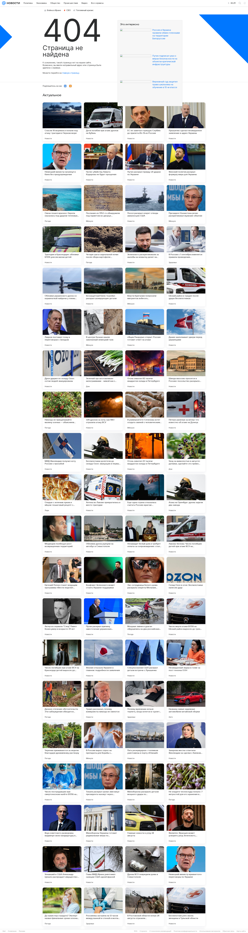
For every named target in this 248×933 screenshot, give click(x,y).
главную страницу (70, 73)
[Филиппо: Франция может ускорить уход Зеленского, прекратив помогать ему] (186, 824)
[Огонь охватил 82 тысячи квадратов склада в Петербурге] (144, 369)
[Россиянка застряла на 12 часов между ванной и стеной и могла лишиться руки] (103, 907)
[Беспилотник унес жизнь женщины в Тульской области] (186, 907)
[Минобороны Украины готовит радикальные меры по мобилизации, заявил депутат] (103, 824)
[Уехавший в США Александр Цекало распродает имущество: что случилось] (62, 865)
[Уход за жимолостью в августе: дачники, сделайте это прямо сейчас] (186, 452)
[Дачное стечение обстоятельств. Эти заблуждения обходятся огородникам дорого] (62, 700)
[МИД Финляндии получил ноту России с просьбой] (62, 452)
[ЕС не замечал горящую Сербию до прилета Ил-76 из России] (144, 121)
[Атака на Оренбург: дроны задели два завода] (186, 493)
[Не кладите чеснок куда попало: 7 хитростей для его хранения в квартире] (186, 783)
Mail (4, 931)
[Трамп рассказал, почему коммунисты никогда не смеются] (103, 700)
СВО (68, 10)
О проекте (143, 931)
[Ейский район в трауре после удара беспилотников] (186, 287)
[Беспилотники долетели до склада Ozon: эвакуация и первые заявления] (103, 452)
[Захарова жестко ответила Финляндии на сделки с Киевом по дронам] (186, 741)
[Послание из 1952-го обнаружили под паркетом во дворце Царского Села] (103, 204)
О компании (12, 931)
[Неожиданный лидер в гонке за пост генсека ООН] (186, 659)
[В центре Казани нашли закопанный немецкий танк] (103, 328)
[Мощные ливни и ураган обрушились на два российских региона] (144, 617)
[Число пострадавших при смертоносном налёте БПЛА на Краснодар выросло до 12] (62, 783)
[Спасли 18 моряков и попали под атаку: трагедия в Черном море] (62, 121)
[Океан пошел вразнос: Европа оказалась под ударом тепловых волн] (62, 204)
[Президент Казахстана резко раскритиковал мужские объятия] (186, 204)
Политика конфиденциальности (185, 931)
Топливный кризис (85, 10)
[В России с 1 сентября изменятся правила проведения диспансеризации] (186, 245)
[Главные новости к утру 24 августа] (144, 824)
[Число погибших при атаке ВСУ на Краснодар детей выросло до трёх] (62, 659)
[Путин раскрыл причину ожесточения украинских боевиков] (103, 617)
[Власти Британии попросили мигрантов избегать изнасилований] (144, 287)
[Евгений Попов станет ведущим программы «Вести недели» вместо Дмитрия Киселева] (62, 576)
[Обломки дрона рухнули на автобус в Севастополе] (103, 535)
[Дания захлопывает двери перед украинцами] (186, 328)
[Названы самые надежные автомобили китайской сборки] (186, 700)
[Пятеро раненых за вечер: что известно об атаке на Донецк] (186, 411)
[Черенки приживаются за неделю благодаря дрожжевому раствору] (62, 741)
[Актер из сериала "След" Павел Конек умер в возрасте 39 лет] (62, 617)
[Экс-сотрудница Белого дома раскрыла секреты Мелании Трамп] (144, 576)
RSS (135, 931)
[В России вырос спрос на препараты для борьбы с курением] (103, 741)
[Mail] (4, 3)
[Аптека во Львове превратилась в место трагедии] (103, 493)
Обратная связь (228, 931)
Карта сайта (241, 931)
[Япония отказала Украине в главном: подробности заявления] (103, 659)
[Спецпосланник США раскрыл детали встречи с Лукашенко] (144, 659)
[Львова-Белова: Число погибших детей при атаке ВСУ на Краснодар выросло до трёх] (186, 535)
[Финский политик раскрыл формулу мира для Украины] (186, 163)
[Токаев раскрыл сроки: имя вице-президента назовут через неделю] (103, 783)
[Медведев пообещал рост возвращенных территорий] (62, 535)
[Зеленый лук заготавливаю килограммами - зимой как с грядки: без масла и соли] (103, 369)
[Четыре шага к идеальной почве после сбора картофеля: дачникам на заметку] (103, 245)
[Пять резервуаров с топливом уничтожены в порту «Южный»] (144, 741)
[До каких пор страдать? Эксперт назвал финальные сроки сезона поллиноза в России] (62, 907)
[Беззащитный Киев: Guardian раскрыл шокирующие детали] (103, 287)
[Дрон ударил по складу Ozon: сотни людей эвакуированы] (62, 369)
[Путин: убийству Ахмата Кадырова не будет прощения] (103, 163)
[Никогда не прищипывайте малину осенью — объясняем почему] (62, 411)
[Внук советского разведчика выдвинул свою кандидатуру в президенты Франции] (62, 824)
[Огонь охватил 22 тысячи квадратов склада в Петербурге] (144, 452)
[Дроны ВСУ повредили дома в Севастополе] (144, 865)
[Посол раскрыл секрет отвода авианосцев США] (144, 204)
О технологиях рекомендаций (160, 931)
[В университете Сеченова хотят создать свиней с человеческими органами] (144, 411)
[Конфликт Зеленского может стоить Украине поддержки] (103, 576)
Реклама (22, 931)
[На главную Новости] (13, 3)
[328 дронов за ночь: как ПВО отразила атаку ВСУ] (103, 411)
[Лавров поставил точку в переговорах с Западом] (62, 328)
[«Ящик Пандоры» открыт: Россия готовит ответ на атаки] (144, 328)
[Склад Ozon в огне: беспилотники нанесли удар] (186, 576)
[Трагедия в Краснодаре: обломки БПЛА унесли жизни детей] (62, 245)
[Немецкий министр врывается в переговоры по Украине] (186, 865)
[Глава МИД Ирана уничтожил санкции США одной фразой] (103, 865)
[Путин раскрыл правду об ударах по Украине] (144, 163)
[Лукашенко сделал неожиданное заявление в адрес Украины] (186, 121)
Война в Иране (54, 10)
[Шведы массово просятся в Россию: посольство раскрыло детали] (186, 369)
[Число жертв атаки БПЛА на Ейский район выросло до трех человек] (186, 617)
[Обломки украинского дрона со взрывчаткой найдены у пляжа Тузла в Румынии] (62, 287)
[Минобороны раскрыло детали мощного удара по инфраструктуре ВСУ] (144, 783)
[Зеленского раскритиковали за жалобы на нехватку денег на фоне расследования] (144, 245)
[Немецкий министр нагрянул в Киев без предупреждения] (62, 163)
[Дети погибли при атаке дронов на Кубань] (103, 121)
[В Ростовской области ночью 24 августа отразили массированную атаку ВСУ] (144, 907)
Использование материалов (209, 931)
